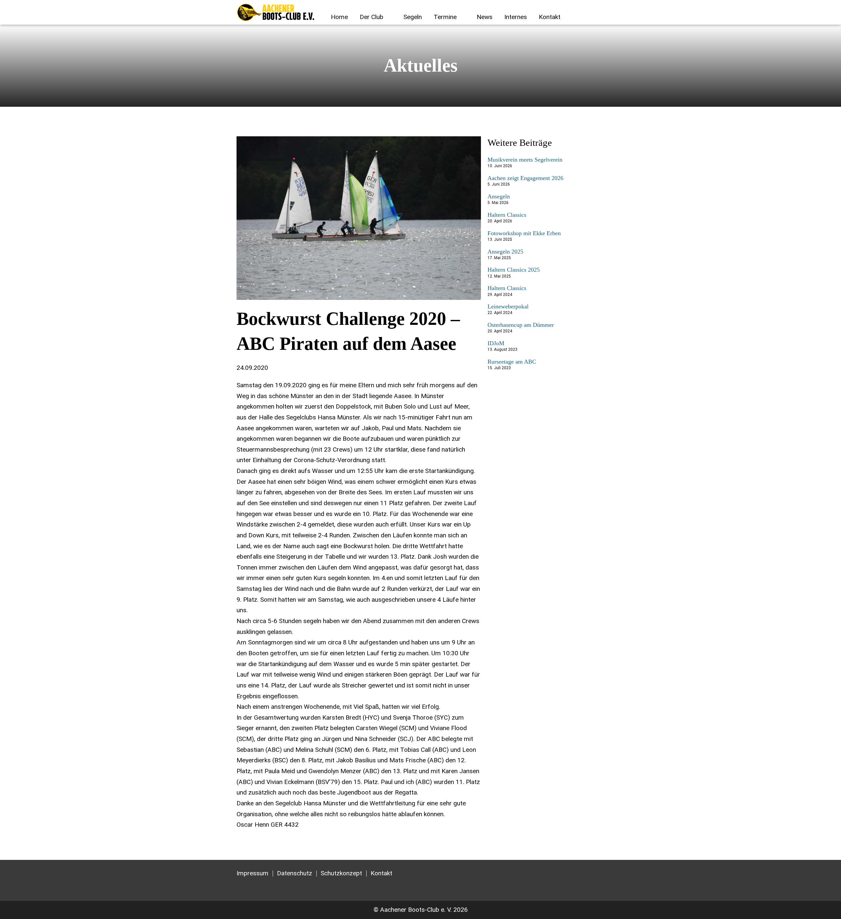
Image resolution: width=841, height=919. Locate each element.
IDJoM (496, 343)
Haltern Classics (507, 215)
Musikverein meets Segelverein (525, 159)
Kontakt (549, 17)
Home (339, 17)
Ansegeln (499, 196)
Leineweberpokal (508, 306)
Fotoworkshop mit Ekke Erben (524, 233)
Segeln (412, 17)
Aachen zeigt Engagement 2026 (525, 178)
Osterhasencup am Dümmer (521, 325)
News (484, 17)
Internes (515, 17)
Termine (445, 17)
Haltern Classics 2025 (514, 269)
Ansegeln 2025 (505, 251)
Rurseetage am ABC (512, 361)
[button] (599, 17)
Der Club (371, 17)
